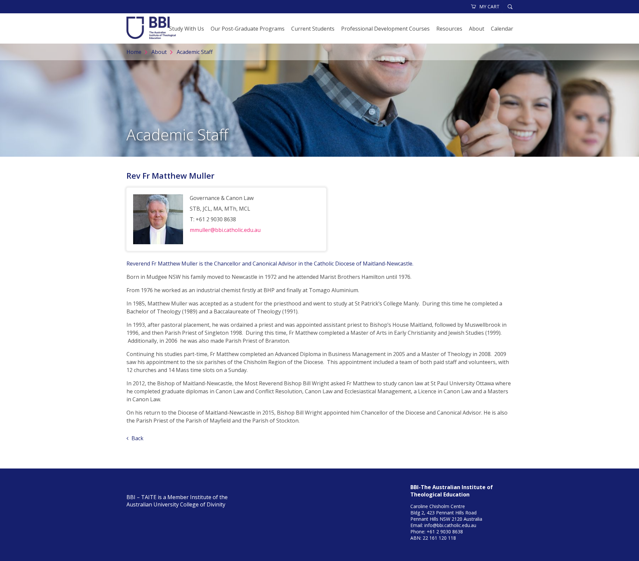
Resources (449, 28)
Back (136, 438)
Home (133, 52)
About (476, 28)
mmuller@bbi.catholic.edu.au (225, 230)
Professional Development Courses (385, 28)
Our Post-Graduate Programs (248, 28)
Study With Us (186, 28)
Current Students (312, 28)
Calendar (502, 28)
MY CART (489, 6)
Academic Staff (195, 52)
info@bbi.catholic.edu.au (450, 525)
